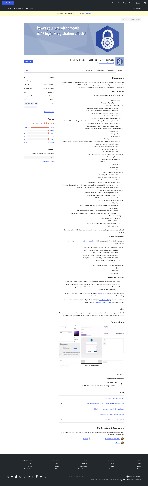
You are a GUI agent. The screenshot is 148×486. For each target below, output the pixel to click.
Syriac (123, 476)
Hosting (139, 466)
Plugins (112, 466)
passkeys (27, 103)
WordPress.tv (82, 469)
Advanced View (49, 112)
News (139, 463)
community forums (98, 302)
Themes (111, 463)
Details (120, 70)
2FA (36, 103)
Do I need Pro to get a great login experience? (109, 409)
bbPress (29, 466)
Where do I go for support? (115, 420)
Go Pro (108, 302)
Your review (50, 142)
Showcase (111, 460)
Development (89, 70)
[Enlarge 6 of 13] (99, 327)
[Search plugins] (123, 19)
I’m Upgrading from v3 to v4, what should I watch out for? (105, 403)
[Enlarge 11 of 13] (77, 345)
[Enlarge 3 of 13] (121, 356)
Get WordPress (8, 3)
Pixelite (85, 439)
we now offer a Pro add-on (86, 241)
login (32, 103)
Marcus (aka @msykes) (106, 63)
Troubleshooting (104, 300)
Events (58, 463)
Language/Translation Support (114, 398)
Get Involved (56, 460)
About (139, 460)
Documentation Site (101, 293)
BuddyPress (28, 469)
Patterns (111, 469)
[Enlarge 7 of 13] (99, 340)
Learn (85, 460)
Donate (57, 466)
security (27, 107)
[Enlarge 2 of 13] (121, 340)
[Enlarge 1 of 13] (121, 327)
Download (28, 61)
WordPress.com (27, 460)
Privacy (139, 469)
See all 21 (27, 99)
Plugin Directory (136, 8)
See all (26, 142)
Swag (57, 469)
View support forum (48, 161)
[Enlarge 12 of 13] (77, 361)
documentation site (75, 313)
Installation (100, 70)
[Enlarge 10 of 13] (77, 327)
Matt (30, 463)
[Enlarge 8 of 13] (99, 362)
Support (26, 70)
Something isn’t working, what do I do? (111, 414)
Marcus (117, 443)
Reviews (111, 70)
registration (33, 107)
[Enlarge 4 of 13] (121, 368)
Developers (83, 466)
